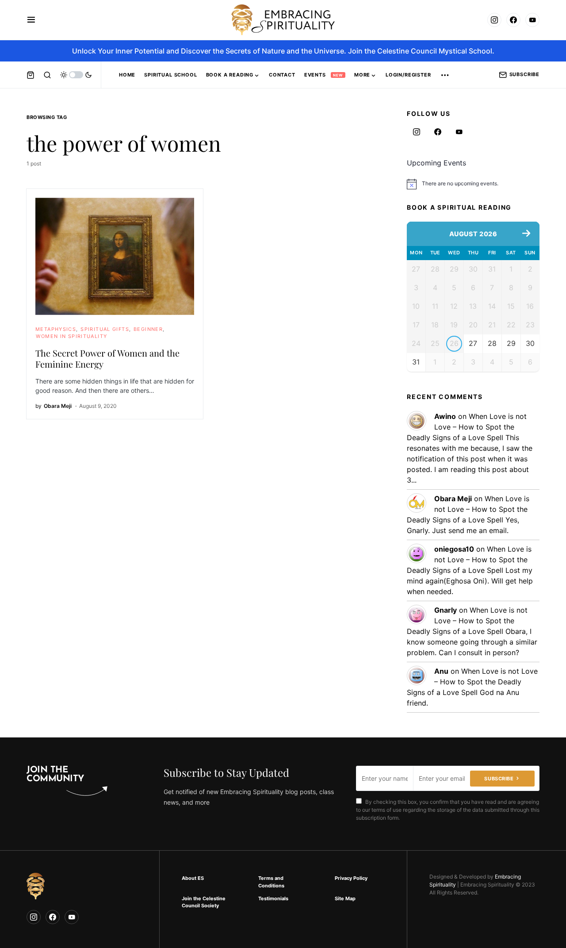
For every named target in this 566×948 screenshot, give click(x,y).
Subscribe (524, 74)
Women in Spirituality (71, 336)
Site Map (345, 898)
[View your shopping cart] (30, 75)
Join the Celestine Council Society (204, 902)
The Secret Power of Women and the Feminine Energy (107, 358)
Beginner (148, 329)
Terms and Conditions (271, 882)
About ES (193, 878)
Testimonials (273, 898)
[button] (31, 20)
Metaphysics (55, 329)
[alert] (473, 184)
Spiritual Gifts (104, 329)
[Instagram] (494, 20)
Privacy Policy (351, 878)
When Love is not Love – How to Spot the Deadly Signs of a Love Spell (467, 427)
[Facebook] (513, 20)
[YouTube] (532, 20)
